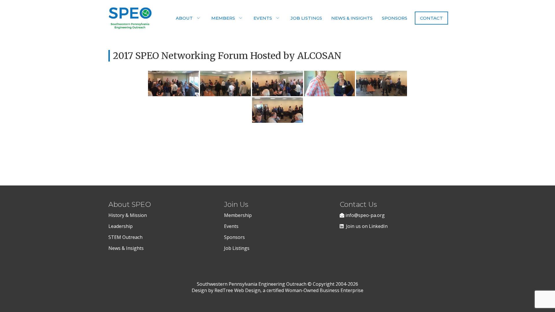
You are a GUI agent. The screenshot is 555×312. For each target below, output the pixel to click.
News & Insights (352, 18)
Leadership (120, 226)
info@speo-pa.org (364, 215)
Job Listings (306, 18)
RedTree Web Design (237, 290)
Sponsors (394, 18)
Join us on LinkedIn (366, 226)
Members (223, 18)
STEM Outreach (125, 237)
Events (263, 18)
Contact (431, 18)
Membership (238, 215)
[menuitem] (189, 18)
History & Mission (128, 215)
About (184, 18)
